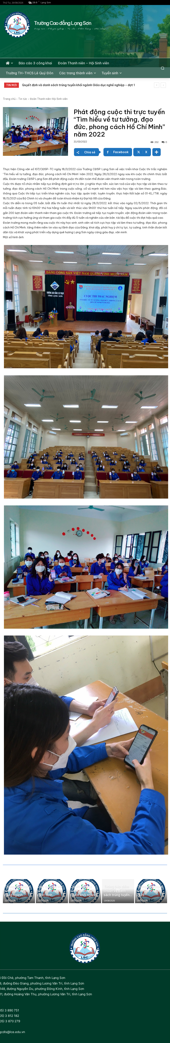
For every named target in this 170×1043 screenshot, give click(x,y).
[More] (156, 152)
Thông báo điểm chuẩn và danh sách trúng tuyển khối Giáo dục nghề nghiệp (77, 85)
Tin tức (22, 98)
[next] (163, 85)
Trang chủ (9, 98)
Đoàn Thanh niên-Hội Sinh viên (49, 98)
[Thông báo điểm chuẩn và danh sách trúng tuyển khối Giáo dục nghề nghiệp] (118, 891)
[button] (162, 68)
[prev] (156, 85)
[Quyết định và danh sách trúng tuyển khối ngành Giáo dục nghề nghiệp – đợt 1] (85, 891)
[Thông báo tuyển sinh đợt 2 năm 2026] (151, 891)
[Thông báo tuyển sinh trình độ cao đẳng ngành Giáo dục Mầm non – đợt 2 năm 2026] (19, 891)
